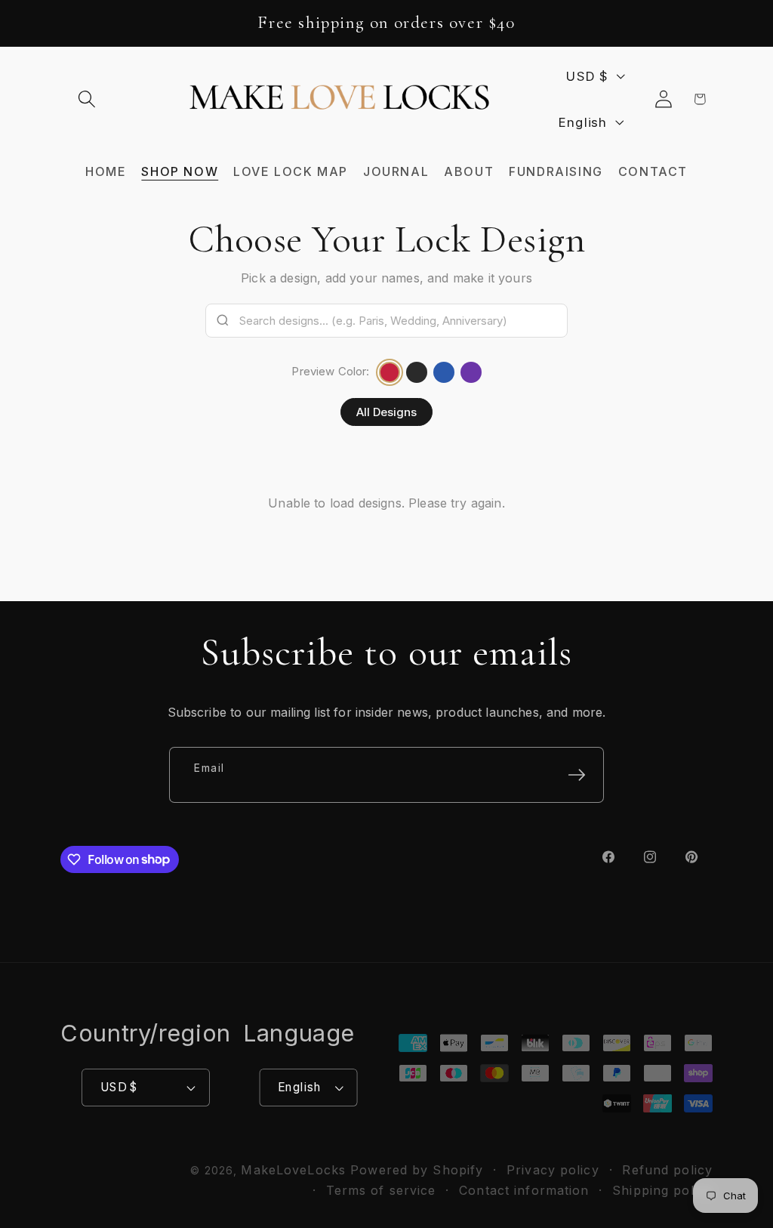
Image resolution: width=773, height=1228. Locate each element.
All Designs (386, 412)
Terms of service (381, 1190)
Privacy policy (553, 1169)
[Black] (416, 372)
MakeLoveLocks (293, 1169)
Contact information (524, 1190)
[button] (87, 99)
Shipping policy (662, 1190)
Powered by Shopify (416, 1169)
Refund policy (667, 1169)
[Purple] (471, 372)
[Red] (389, 372)
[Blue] (443, 372)
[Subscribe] (576, 775)
